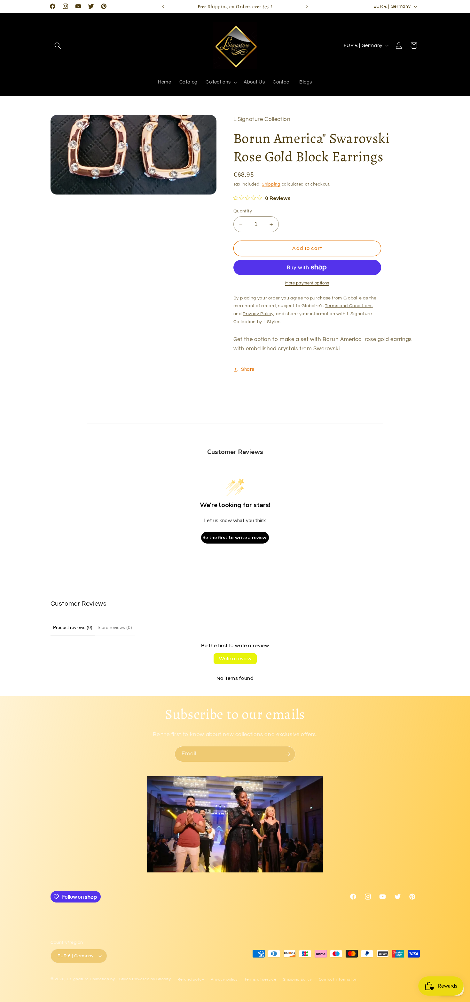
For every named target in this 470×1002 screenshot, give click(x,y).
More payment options (307, 283)
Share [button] (248, 369)
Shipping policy (297, 979)
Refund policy (190, 979)
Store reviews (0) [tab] (115, 627)
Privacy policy (224, 979)
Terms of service (260, 979)
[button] (58, 45)
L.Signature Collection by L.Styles (99, 979)
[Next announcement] (307, 6)
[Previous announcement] (163, 6)
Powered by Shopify (151, 979)
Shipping (271, 185)
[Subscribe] (287, 754)
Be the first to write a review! (235, 538)
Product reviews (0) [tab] (72, 627)
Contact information (338, 979)
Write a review (235, 658)
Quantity (242, 211)
